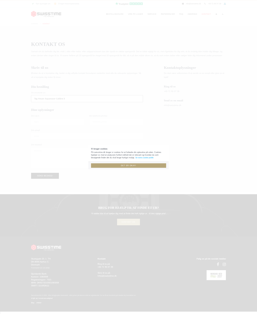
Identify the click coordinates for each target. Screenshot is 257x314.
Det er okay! (128, 166)
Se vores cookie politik (144, 158)
